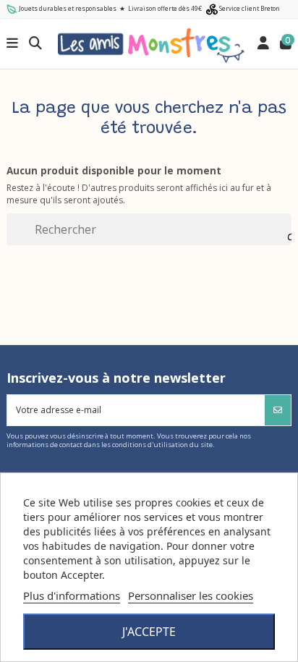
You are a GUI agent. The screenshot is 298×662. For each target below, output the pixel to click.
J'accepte (149, 632)
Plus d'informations (71, 595)
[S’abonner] (278, 410)
